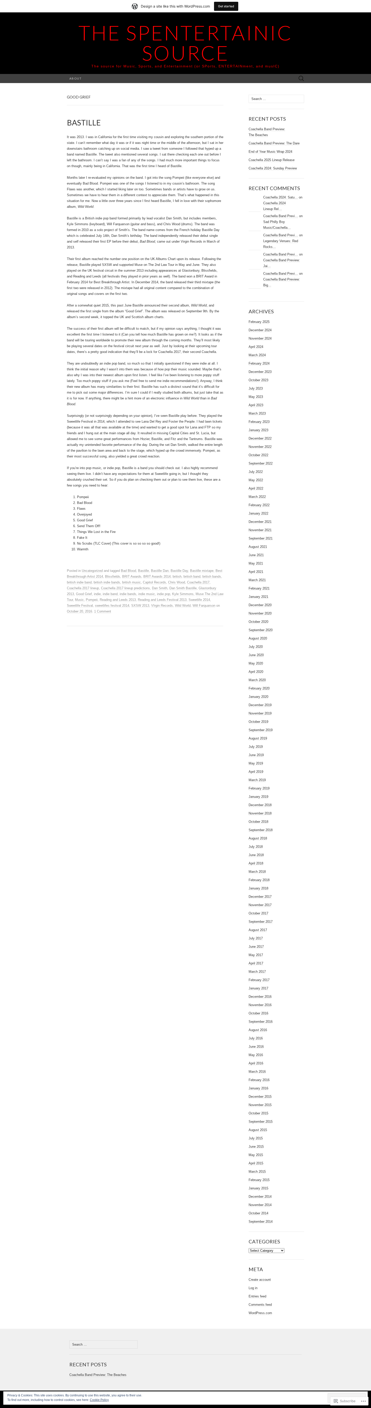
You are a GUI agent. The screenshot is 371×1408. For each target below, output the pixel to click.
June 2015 (256, 1146)
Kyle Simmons (183, 594)
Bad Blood (128, 571)
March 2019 (257, 780)
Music (79, 600)
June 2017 (256, 947)
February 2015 (259, 1180)
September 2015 (261, 1121)
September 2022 (261, 463)
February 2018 (259, 880)
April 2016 (256, 1063)
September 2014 (261, 1221)
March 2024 (257, 355)
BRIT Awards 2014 (157, 576)
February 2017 (259, 980)
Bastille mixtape (202, 571)
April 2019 (256, 772)
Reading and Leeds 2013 (118, 600)
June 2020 (256, 655)
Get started (226, 6)
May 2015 (256, 1155)
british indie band (79, 582)
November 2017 (260, 905)
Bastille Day (179, 571)
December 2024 (260, 330)
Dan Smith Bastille (183, 588)
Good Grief (84, 594)
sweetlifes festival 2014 (112, 605)
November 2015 (260, 1105)
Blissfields (112, 576)
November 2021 (260, 530)
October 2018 (258, 822)
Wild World (183, 605)
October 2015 (258, 1113)
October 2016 (258, 1013)
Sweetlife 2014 (199, 600)
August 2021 (258, 547)
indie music (146, 594)
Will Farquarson (204, 605)
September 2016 (261, 1021)
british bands (211, 576)
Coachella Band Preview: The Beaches (97, 1375)
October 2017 (258, 913)
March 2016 (257, 1071)
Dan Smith (159, 588)
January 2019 (258, 797)
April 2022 (256, 488)
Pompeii (92, 600)
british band (191, 576)
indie (97, 594)
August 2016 (258, 1030)
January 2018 (258, 888)
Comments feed (260, 1305)
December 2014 (260, 1196)
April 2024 (256, 347)
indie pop (163, 594)
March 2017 (257, 972)
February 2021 (259, 588)
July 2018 (256, 847)
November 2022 (260, 447)
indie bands (128, 594)
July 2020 (256, 647)
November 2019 (260, 713)
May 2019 (256, 763)
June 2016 (256, 1046)
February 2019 (259, 788)
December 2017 (260, 897)
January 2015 (258, 1188)
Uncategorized (92, 571)
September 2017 (261, 922)
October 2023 (258, 380)
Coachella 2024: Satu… (280, 197)
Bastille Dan (160, 571)
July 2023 (256, 388)
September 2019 (261, 730)
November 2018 (260, 813)
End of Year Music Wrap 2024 (270, 151)
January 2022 (258, 513)
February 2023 (259, 422)
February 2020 (259, 688)
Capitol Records (154, 582)
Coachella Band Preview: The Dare (274, 143)
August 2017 (258, 930)
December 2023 (260, 372)
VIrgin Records (162, 605)
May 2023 (256, 397)
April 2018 (256, 863)
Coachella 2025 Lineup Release (272, 160)
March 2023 (257, 413)
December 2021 (260, 522)
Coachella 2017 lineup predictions (125, 588)
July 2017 (256, 938)
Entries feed (257, 1296)
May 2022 (256, 480)
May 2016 (256, 1055)
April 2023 (256, 405)
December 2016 (260, 997)
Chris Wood (176, 582)
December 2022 (260, 438)
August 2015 (258, 1130)
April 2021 (256, 572)
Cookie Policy (99, 1400)
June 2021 (256, 555)
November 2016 (260, 1005)
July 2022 (256, 472)
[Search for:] (301, 79)
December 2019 (260, 705)
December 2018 (260, 805)
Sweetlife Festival (80, 605)
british (177, 576)
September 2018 (261, 830)
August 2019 (258, 738)
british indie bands (107, 582)
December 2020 (260, 605)
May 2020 (256, 663)
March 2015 (257, 1171)
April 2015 (256, 1163)
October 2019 (258, 722)
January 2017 (258, 988)
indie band (110, 594)
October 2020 (258, 622)
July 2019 (256, 747)
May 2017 (256, 955)
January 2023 (258, 430)
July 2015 (256, 1138)
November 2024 (260, 338)
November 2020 (260, 613)
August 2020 (258, 638)
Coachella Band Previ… (280, 216)
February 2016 (259, 1080)
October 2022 (258, 455)
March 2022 (257, 497)
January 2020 (258, 697)
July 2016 (256, 1038)
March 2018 (257, 872)
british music (131, 582)
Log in (253, 1288)
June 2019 (256, 755)
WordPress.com (260, 1313)
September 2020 (261, 630)
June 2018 (256, 855)
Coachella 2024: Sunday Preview (273, 168)
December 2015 (260, 1096)
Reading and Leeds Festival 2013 (162, 600)
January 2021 (258, 597)
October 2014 (258, 1213)
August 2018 (258, 838)
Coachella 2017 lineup (83, 588)
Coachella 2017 (198, 582)
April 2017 (256, 963)
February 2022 (259, 505)
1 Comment (102, 611)
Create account (260, 1280)
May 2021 (256, 563)
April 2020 (256, 672)
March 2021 (257, 580)
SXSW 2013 (140, 605)
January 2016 (258, 1088)
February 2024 (259, 363)
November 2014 (260, 1205)
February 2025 (259, 322)
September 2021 (261, 538)
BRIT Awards (131, 576)
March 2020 (257, 680)
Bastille (143, 571)
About (75, 78)
